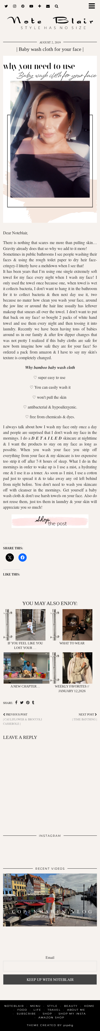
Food (22, 1009)
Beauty (71, 1006)
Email (50, 957)
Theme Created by (50, 1025)
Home (89, 1006)
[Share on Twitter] (22, 703)
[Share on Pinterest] (28, 703)
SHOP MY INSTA (72, 1013)
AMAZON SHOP (51, 1017)
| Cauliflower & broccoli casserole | (22, 719)
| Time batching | (84, 716)
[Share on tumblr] (33, 703)
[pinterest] (22, 6)
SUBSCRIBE (26, 1013)
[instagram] (14, 6)
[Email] (48, 6)
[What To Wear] (73, 624)
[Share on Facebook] (16, 703)
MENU (35, 1006)
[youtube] (31, 6)
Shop (47, 1013)
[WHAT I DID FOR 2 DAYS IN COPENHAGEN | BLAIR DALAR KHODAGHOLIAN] (50, 900)
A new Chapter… (25, 686)
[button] (93, 6)
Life (37, 1009)
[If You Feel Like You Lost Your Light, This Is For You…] (26, 624)
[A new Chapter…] (26, 668)
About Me (76, 1009)
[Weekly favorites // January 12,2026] (73, 668)
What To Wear (72, 643)
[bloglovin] (39, 6)
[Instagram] (12, 850)
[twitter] (6, 6)
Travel (54, 1009)
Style (52, 1006)
